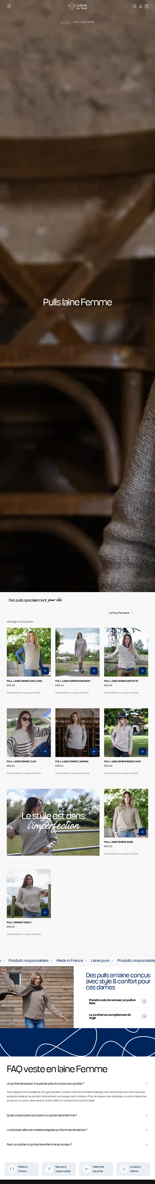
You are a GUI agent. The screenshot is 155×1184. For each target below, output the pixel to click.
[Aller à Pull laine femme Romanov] (77, 652)
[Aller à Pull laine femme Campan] (77, 732)
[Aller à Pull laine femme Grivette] (126, 652)
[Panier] (146, 6)
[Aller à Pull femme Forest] (29, 893)
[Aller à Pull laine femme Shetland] (29, 652)
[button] (9, 6)
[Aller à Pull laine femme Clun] (29, 732)
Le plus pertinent (119, 613)
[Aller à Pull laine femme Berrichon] (126, 732)
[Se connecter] (140, 6)
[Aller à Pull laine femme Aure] (126, 813)
